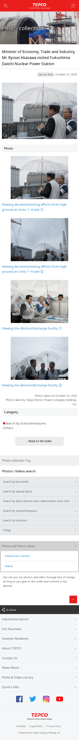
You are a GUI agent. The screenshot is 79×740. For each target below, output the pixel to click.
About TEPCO (11, 648)
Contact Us (9, 658)
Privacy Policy (54, 726)
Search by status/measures (20, 511)
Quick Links (10, 687)
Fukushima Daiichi (15, 619)
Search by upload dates (17, 491)
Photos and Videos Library (18, 546)
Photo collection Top (16, 461)
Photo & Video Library (17, 677)
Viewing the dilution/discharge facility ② (32, 385)
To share (11, 610)
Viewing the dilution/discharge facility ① (32, 328)
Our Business (11, 629)
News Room (10, 668)
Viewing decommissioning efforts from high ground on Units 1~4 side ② (34, 269)
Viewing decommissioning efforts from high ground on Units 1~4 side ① (34, 207)
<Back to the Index (40, 441)
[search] (6, 5)
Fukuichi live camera (17, 556)
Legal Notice (36, 726)
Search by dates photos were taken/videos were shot (36, 501)
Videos (9, 566)
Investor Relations (15, 638)
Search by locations (15, 520)
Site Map (21, 726)
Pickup (7, 530)
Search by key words (15, 481)
